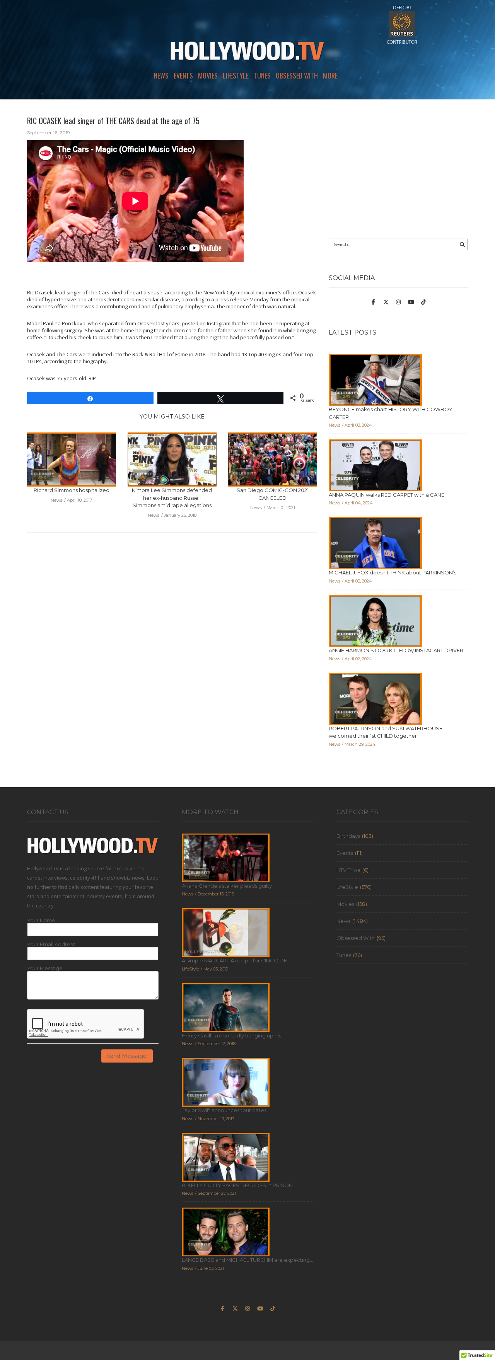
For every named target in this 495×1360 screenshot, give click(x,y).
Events (183, 75)
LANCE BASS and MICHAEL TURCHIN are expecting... (247, 1260)
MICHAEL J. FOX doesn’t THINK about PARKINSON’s (392, 572)
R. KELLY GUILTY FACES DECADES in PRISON (237, 1185)
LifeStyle (236, 75)
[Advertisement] (398, 169)
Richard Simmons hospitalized (71, 490)
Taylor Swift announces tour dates (224, 1110)
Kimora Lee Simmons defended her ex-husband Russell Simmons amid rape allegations (172, 497)
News (161, 75)
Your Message (45, 968)
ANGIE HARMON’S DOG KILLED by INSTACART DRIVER (396, 650)
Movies (208, 75)
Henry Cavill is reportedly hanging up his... (233, 1035)
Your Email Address (51, 944)
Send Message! (127, 1055)
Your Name (41, 920)
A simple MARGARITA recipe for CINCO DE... (236, 960)
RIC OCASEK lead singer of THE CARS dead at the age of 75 (113, 120)
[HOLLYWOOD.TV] (247, 54)
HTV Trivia (348, 870)
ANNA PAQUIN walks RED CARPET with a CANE (386, 495)
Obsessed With (297, 75)
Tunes (262, 75)
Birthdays (348, 836)
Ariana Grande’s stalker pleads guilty (227, 886)
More (330, 75)
